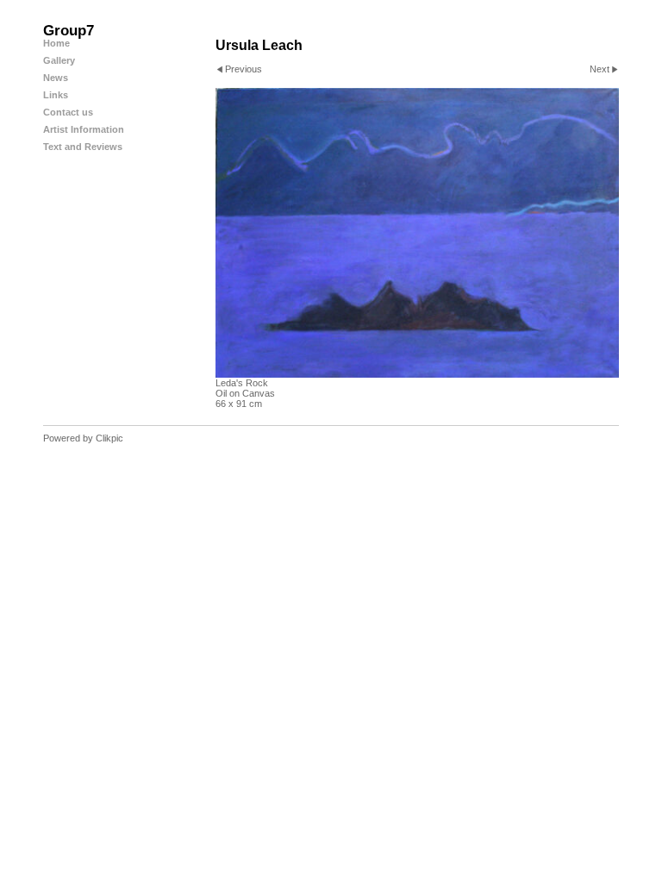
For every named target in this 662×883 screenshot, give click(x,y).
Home (56, 43)
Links (55, 95)
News (55, 77)
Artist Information (83, 129)
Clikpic (109, 438)
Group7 (68, 30)
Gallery (59, 60)
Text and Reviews (82, 146)
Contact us (68, 112)
